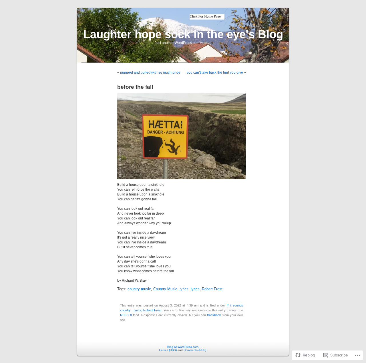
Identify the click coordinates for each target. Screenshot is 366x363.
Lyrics (137, 310)
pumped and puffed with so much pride (150, 72)
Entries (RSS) (168, 350)
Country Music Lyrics (170, 289)
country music (139, 289)
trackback (214, 315)
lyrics (195, 289)
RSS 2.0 (126, 315)
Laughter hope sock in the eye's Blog (183, 34)
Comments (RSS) (195, 350)
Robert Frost (212, 289)
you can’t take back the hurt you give (215, 72)
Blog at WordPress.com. (183, 346)
